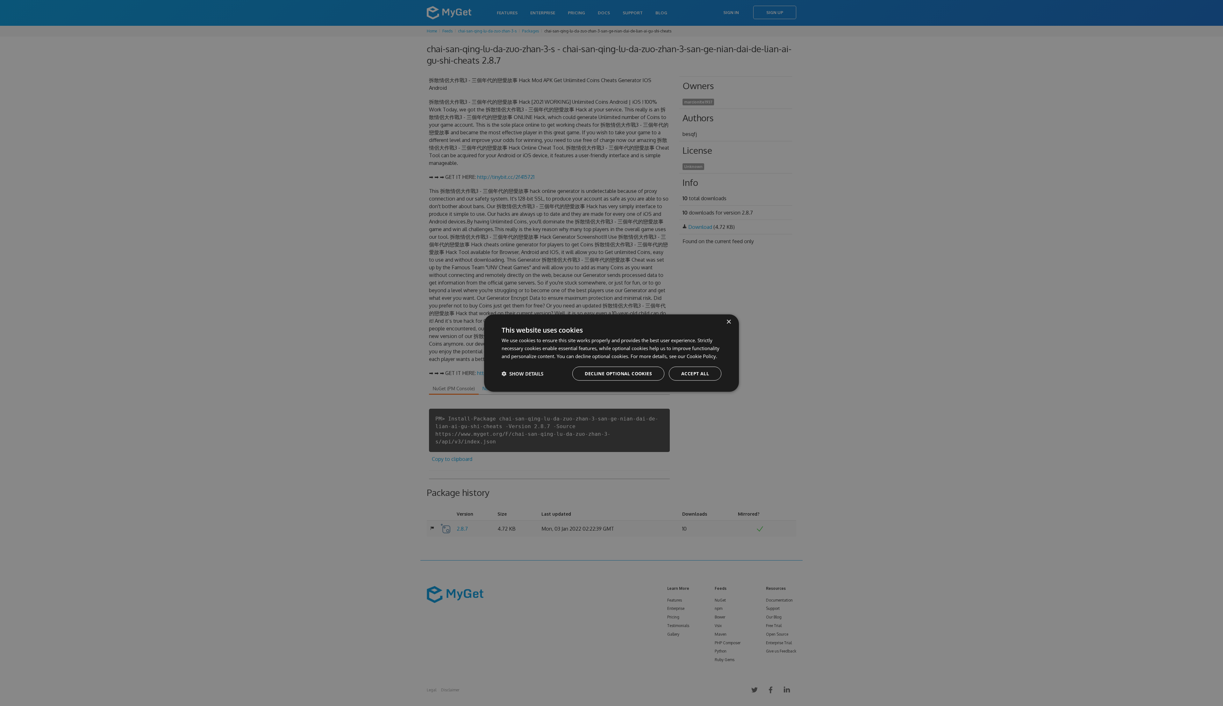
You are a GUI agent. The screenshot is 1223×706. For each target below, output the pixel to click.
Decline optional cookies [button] (618, 373)
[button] (522, 373)
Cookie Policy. (702, 356)
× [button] (728, 322)
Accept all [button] (695, 373)
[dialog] (611, 353)
